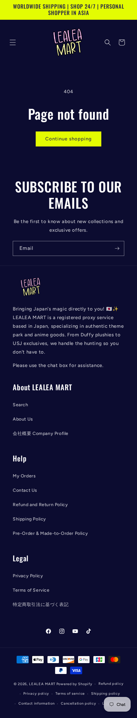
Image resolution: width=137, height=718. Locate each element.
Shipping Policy (29, 519)
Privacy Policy (28, 576)
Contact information (36, 703)
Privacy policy (36, 694)
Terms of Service (31, 590)
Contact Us (25, 490)
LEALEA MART (42, 684)
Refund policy (110, 684)
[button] (13, 42)
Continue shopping (68, 139)
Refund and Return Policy (40, 504)
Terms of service (70, 694)
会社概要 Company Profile (40, 433)
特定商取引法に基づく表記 (40, 604)
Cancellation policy (78, 703)
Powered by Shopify (74, 684)
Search (20, 405)
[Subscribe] (117, 248)
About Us (23, 419)
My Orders (24, 476)
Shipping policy (105, 694)
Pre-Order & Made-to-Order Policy (50, 533)
